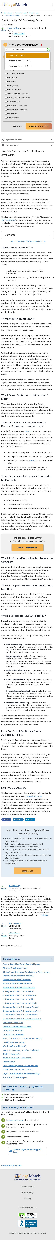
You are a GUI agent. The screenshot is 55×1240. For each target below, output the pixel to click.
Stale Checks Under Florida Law (17, 983)
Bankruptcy (13, 118)
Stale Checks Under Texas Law (17, 979)
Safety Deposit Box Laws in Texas (18, 991)
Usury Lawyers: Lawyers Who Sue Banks (21, 1050)
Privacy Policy (27, 1192)
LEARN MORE (27, 871)
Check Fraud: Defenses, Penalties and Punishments (26, 972)
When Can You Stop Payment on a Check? (22, 1038)
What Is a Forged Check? (14, 1046)
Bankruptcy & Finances (18, 97)
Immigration (13, 85)
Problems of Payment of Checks (17, 1069)
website (44, 915)
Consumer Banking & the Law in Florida (20, 1007)
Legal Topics (20, 13)
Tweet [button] (18, 819)
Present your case (14, 1120)
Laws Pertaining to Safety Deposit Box (20, 1065)
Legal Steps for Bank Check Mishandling (21, 1073)
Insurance (12, 114)
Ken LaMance (15, 923)
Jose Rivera (19, 33)
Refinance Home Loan (13, 1022)
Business (11, 81)
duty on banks (8, 220)
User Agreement (27, 1186)
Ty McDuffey (13, 28)
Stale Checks (9, 1061)
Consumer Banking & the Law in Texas (20, 1015)
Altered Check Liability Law (15, 968)
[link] (5, 1158)
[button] (51, 5)
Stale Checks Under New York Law (18, 976)
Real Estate (12, 77)
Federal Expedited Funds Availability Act (21, 964)
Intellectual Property (17, 110)
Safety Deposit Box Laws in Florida (18, 999)
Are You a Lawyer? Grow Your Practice (27, 241)
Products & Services (17, 105)
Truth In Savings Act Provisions (17, 1058)
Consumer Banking (11, 15)
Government (13, 101)
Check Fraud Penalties (13, 1030)
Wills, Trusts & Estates (18, 93)
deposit (28, 431)
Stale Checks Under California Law (19, 987)
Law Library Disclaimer (11, 1165)
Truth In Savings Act (12, 1054)
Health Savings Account (14, 1042)
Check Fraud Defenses (13, 1034)
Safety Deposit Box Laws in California (20, 1003)
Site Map (27, 1199)
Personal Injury (14, 89)
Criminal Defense (15, 73)
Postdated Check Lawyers (15, 1077)
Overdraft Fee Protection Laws (17, 1026)
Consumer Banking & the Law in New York (21, 1011)
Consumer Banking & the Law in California (22, 1019)
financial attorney (33, 796)
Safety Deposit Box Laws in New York (19, 995)
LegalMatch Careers (27, 1208)
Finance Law (34, 13)
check (33, 460)
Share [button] (6, 819)
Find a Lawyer (7, 13)
